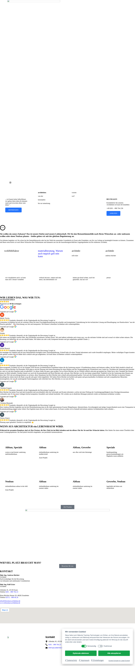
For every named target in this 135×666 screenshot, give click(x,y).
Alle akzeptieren (114, 653)
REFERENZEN (13, 210)
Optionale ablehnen (81, 653)
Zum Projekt (12, 459)
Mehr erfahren (79, 201)
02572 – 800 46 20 (11, 597)
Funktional (108, 646)
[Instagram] (37, 182)
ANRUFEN (113, 213)
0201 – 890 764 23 (11, 592)
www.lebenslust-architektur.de (10, 603)
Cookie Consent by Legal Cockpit (119, 660)
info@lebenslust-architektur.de (10, 601)
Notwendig (91, 646)
